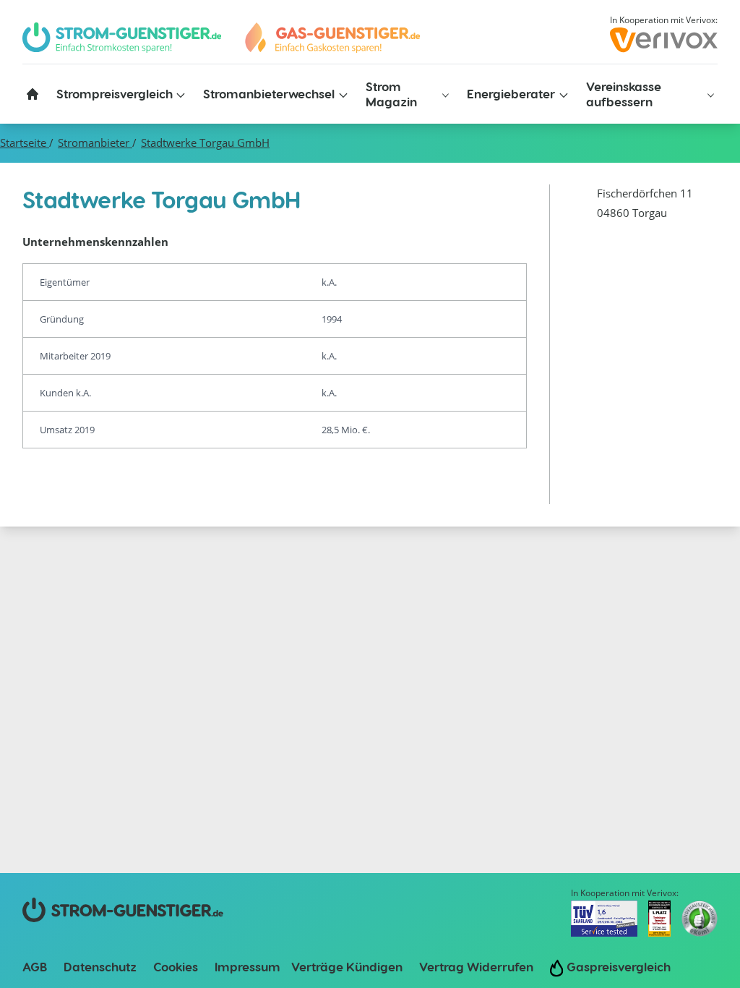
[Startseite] (32, 94)
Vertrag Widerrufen (476, 966)
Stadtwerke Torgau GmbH (205, 142)
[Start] (332, 37)
